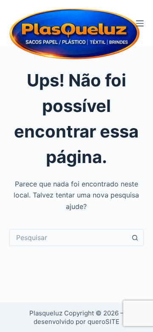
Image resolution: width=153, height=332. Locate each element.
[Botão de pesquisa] (135, 237)
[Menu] (140, 23)
